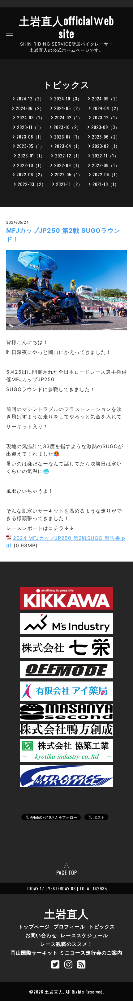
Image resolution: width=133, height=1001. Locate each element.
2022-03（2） (32, 184)
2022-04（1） (106, 174)
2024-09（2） (106, 98)
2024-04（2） (106, 108)
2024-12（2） (30, 98)
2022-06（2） (30, 174)
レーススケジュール (84, 935)
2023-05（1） (31, 146)
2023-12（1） (106, 117)
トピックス (102, 926)
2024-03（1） (31, 117)
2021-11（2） (69, 184)
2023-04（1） (68, 146)
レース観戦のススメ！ (66, 943)
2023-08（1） (30, 136)
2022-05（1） (69, 174)
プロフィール (69, 926)
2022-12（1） (68, 155)
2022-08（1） (106, 165)
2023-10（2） (67, 127)
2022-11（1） (105, 155)
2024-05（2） (68, 108)
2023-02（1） (106, 146)
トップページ (34, 926)
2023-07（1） (68, 136)
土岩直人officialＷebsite (66, 27)
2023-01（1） (31, 155)
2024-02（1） (69, 117)
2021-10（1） (105, 184)
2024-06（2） (30, 108)
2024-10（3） (68, 98)
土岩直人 (66, 913)
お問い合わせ (41, 935)
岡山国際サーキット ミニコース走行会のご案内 (66, 952)
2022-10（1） (30, 165)
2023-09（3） (105, 127)
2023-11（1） (30, 127)
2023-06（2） (106, 136)
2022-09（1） (68, 165)
